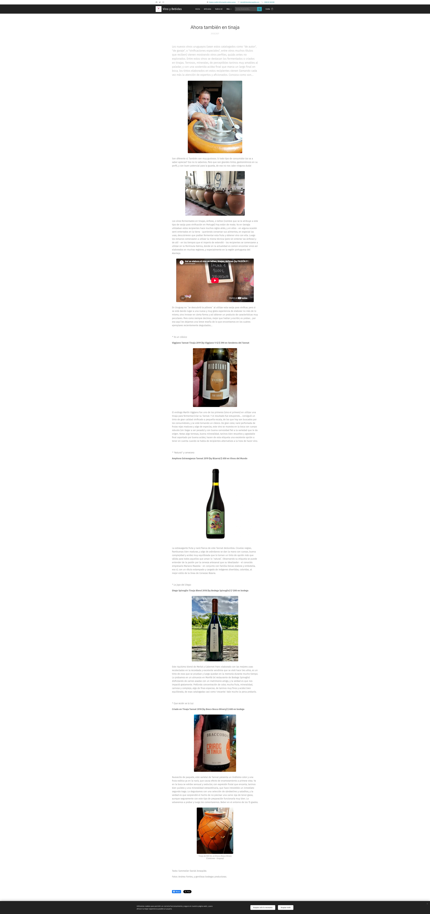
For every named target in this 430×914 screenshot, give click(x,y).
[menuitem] (197, 9)
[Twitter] (159, 2)
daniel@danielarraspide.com (249, 2)
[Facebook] (156, 2)
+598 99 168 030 (269, 2)
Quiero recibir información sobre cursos (222, 2)
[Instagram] (163, 2)
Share (178, 892)
